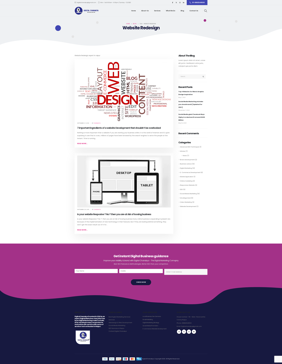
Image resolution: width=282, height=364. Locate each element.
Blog (182, 11)
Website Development (188, 206)
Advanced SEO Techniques (189, 147)
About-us (145, 11)
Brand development (187, 160)
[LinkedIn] (183, 2)
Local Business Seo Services (152, 316)
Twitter (184, 332)
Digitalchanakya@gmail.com (191, 326)
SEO (181, 189)
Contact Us (193, 11)
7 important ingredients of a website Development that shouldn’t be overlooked (119, 127)
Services (157, 11)
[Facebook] (172, 2)
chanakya (97, 123)
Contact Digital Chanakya (118, 331)
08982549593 (187, 323)
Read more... (82, 143)
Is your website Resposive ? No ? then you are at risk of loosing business (114, 214)
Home (133, 11)
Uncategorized (185, 198)
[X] (176, 2)
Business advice (186, 164)
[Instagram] (179, 2)
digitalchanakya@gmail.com (86, 2)
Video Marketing (186, 202)
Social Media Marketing (188, 194)
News (185, 156)
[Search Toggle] (205, 10)
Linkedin (194, 332)
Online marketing (186, 181)
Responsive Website (187, 185)
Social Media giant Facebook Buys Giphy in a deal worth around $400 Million (191, 117)
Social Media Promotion (150, 326)
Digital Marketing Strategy (151, 323)
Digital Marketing (186, 168)
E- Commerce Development (190, 172)
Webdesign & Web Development (120, 323)
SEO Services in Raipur (116, 328)
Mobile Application (186, 177)
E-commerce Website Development (154, 329)
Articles (182, 151)
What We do (170, 11)
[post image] (124, 91)
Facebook (179, 332)
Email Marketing (148, 319)
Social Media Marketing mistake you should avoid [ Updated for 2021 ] (190, 104)
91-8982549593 (198, 2)
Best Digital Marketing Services (119, 317)
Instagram (189, 332)
